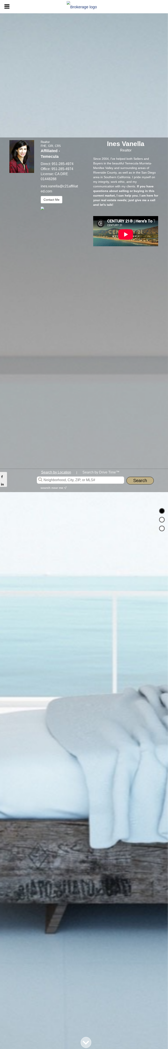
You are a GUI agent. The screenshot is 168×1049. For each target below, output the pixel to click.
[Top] (162, 511)
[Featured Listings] (162, 520)
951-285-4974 (63, 164)
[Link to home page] (84, 6)
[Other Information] (162, 528)
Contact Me (52, 199)
